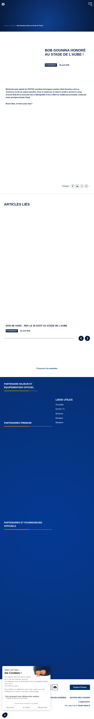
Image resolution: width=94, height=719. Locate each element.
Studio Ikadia (83, 705)
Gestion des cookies (80, 698)
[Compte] (3, 4)
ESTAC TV (60, 409)
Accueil (6, 25)
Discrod (55, 687)
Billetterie (59, 423)
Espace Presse (79, 687)
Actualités (13, 25)
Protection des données (54, 698)
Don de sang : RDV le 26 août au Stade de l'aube (36, 325)
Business (59, 414)
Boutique (59, 418)
